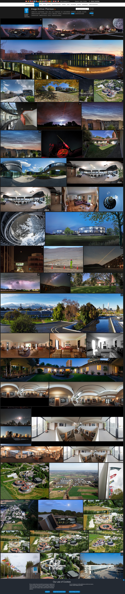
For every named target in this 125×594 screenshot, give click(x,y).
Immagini (36, 4)
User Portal (97, 1)
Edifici (72, 13)
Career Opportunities (93, 4)
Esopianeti (73, 11)
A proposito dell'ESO (29, 4)
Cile (53, 11)
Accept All (47, 591)
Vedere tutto (34, 11)
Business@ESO (85, 4)
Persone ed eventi (66, 13)
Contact (81, 1)
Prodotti (79, 4)
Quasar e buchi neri (79, 13)
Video (41, 4)
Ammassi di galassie (36, 13)
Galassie (84, 11)
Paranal (60, 13)
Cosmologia (57, 11)
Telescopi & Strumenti (56, 4)
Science (92, 1)
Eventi (68, 4)
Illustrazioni (44, 13)
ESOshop (49, 4)
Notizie (44, 4)
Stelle (49, 15)
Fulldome (79, 11)
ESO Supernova (67, 11)
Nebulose (55, 13)
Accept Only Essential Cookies (59, 591)
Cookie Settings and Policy (74, 591)
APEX (50, 11)
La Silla (49, 13)
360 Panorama (41, 11)
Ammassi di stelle (43, 15)
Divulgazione (73, 4)
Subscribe (77, 1)
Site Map (85, 1)
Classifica (91, 13)
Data (92, 14)
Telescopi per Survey (56, 15)
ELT (62, 11)
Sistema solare (35, 15)
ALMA (46, 11)
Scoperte (64, 4)
